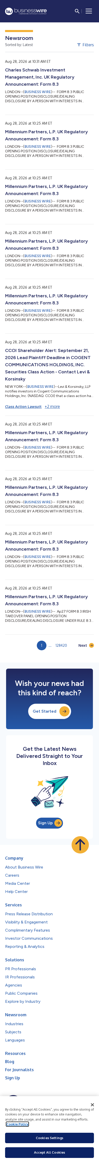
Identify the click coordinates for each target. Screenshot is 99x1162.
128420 (61, 645)
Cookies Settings (49, 1138)
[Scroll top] (80, 845)
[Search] (77, 11)
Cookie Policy (17, 1124)
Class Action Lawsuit (23, 406)
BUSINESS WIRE (37, 92)
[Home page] (26, 11)
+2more (52, 406)
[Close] (92, 1104)
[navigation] (89, 11)
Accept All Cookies (49, 1152)
